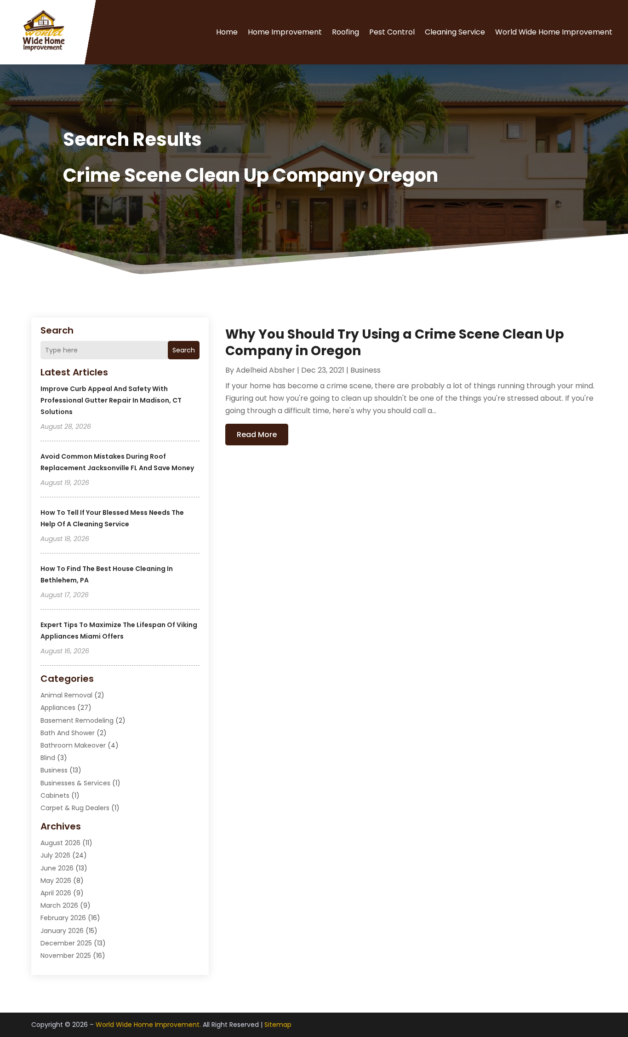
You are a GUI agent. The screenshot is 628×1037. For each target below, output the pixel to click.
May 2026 (55, 880)
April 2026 (55, 893)
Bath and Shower (67, 732)
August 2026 (60, 842)
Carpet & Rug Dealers (74, 807)
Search (183, 350)
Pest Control (392, 32)
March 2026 (59, 905)
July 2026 (55, 855)
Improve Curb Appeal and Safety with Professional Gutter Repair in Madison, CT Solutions (111, 400)
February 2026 (63, 917)
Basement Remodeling (77, 720)
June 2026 (57, 868)
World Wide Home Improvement (553, 32)
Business (54, 770)
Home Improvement (285, 32)
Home (227, 32)
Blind (47, 757)
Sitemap (277, 1024)
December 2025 (66, 943)
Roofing (345, 32)
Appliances (57, 707)
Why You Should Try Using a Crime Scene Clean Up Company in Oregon (394, 342)
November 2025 (65, 955)
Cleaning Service (455, 32)
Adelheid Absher (265, 370)
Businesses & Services (75, 783)
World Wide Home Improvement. (148, 1024)
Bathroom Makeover (73, 745)
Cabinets (54, 795)
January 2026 (62, 930)
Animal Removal (66, 695)
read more (257, 434)
